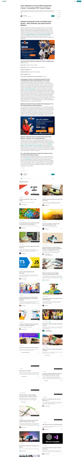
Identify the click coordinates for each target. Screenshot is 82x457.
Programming (45, 445)
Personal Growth (22, 220)
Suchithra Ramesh (24, 376)
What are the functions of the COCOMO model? (52, 424)
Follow (53, 174)
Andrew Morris (46, 205)
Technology (45, 422)
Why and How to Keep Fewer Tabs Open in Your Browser (29, 446)
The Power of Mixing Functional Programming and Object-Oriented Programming (28, 325)
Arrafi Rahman (23, 253)
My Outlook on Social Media (25, 370)
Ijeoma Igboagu (46, 453)
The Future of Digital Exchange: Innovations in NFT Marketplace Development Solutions (52, 374)
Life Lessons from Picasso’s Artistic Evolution (28, 347)
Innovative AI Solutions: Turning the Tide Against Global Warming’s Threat (50, 224)
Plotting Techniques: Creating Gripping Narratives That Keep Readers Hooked (50, 273)
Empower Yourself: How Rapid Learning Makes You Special (52, 350)
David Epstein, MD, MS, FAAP (25, 352)
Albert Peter (46, 380)
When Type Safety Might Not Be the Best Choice (26, 272)
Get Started (79, 1)
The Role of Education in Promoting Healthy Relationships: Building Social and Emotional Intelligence (28, 298)
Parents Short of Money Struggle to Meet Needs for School (52, 324)
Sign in (74, 1)
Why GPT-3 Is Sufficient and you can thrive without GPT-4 (51, 400)
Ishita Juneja (46, 429)
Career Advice (45, 245)
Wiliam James (23, 305)
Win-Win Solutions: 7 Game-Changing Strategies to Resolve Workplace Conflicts (28, 395)
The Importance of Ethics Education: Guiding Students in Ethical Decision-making (28, 421)
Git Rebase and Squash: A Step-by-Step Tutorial (27, 200)
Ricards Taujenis (47, 406)
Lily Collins (46, 305)
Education (44, 197)
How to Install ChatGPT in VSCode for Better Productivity (51, 448)
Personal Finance (45, 321)
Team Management (23, 392)
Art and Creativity (45, 296)
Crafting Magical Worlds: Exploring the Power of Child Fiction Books (52, 299)
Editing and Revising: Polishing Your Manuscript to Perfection (52, 200)
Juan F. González (47, 355)
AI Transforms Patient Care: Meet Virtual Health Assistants (29, 247)
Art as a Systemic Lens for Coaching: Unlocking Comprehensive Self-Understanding (29, 223)
